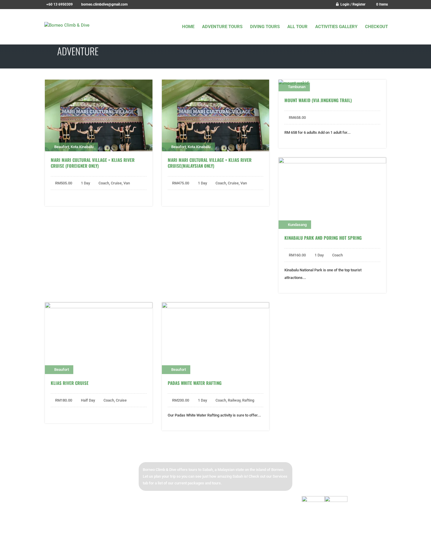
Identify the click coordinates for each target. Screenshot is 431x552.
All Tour (297, 27)
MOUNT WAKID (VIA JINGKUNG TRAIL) (318, 100)
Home (188, 27)
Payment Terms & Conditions (347, 543)
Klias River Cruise (70, 383)
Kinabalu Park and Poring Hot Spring (323, 237)
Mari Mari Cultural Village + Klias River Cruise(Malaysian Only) (210, 163)
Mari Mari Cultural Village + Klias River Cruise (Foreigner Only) (93, 163)
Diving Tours (265, 27)
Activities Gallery (336, 27)
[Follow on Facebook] (309, 469)
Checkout (376, 27)
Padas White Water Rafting (195, 383)
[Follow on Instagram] (325, 469)
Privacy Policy (306, 543)
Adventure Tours (222, 27)
